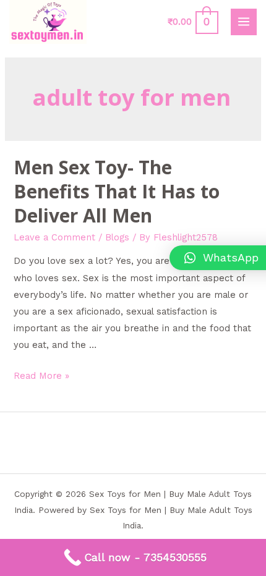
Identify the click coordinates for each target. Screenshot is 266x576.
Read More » (41, 375)
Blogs (117, 237)
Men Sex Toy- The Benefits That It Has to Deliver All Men (117, 191)
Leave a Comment (54, 237)
